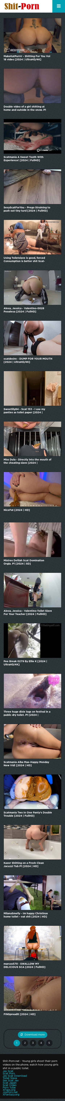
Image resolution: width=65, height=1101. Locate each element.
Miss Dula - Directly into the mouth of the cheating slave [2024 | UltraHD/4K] (27, 462)
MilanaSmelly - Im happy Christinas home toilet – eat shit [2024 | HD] (26, 915)
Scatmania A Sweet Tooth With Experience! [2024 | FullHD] (24, 159)
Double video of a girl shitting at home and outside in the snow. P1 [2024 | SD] (25, 109)
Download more (35, 1035)
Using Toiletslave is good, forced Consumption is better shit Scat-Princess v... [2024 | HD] (24, 260)
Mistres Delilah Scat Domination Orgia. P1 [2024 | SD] (24, 562)
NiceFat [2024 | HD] (17, 510)
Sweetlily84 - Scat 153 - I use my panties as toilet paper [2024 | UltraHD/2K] (24, 411)
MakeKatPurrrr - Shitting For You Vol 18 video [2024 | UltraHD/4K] (27, 58)
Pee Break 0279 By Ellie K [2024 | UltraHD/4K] (25, 663)
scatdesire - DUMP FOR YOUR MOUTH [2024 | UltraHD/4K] (28, 360)
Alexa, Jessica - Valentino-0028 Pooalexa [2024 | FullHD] (24, 310)
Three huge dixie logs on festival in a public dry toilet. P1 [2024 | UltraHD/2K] (27, 714)
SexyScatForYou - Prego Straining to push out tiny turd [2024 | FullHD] (27, 209)
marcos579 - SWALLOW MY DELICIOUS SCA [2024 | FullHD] (25, 965)
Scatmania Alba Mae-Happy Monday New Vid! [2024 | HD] (26, 764)
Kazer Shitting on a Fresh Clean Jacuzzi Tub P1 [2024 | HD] (24, 864)
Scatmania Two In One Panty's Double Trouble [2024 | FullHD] (28, 814)
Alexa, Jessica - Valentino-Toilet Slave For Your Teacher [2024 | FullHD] (28, 612)
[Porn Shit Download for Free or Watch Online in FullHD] (22, 6)
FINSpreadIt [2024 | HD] (20, 1014)
